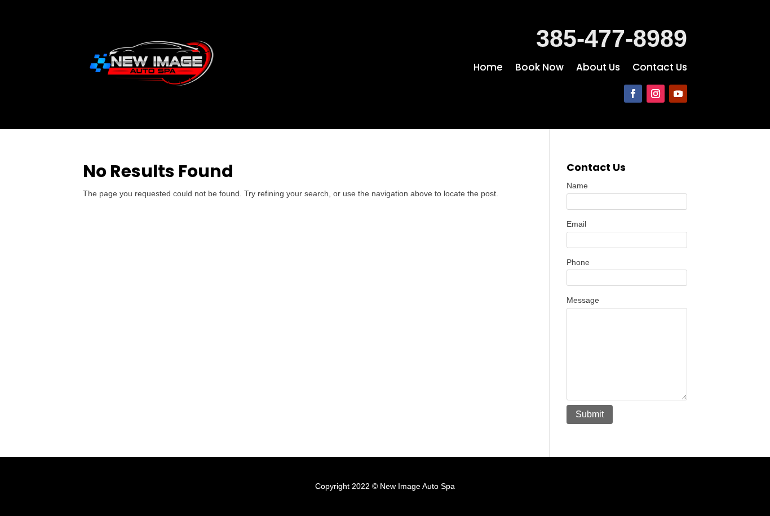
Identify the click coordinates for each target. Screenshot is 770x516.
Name (577, 185)
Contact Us (659, 68)
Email (576, 223)
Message (583, 300)
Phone (578, 262)
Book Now (539, 68)
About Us (598, 68)
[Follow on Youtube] (678, 94)
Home (488, 68)
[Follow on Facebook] (633, 94)
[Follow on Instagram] (656, 94)
